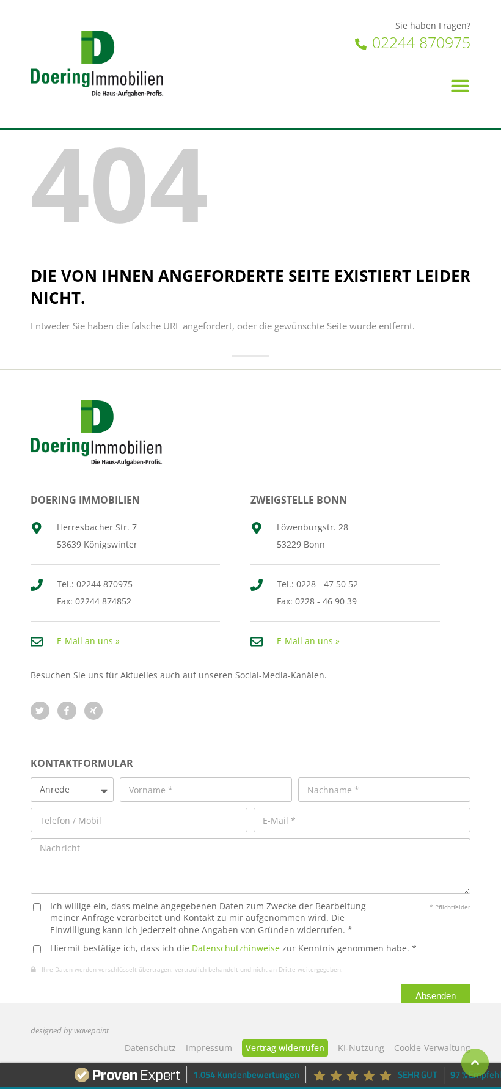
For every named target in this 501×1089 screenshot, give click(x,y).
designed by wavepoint (70, 1030)
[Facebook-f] (66, 711)
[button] (460, 85)
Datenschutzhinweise (236, 948)
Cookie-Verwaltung (432, 1048)
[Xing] (93, 711)
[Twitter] (40, 711)
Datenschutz (150, 1048)
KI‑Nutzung (361, 1048)
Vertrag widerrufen (285, 1048)
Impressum (209, 1048)
